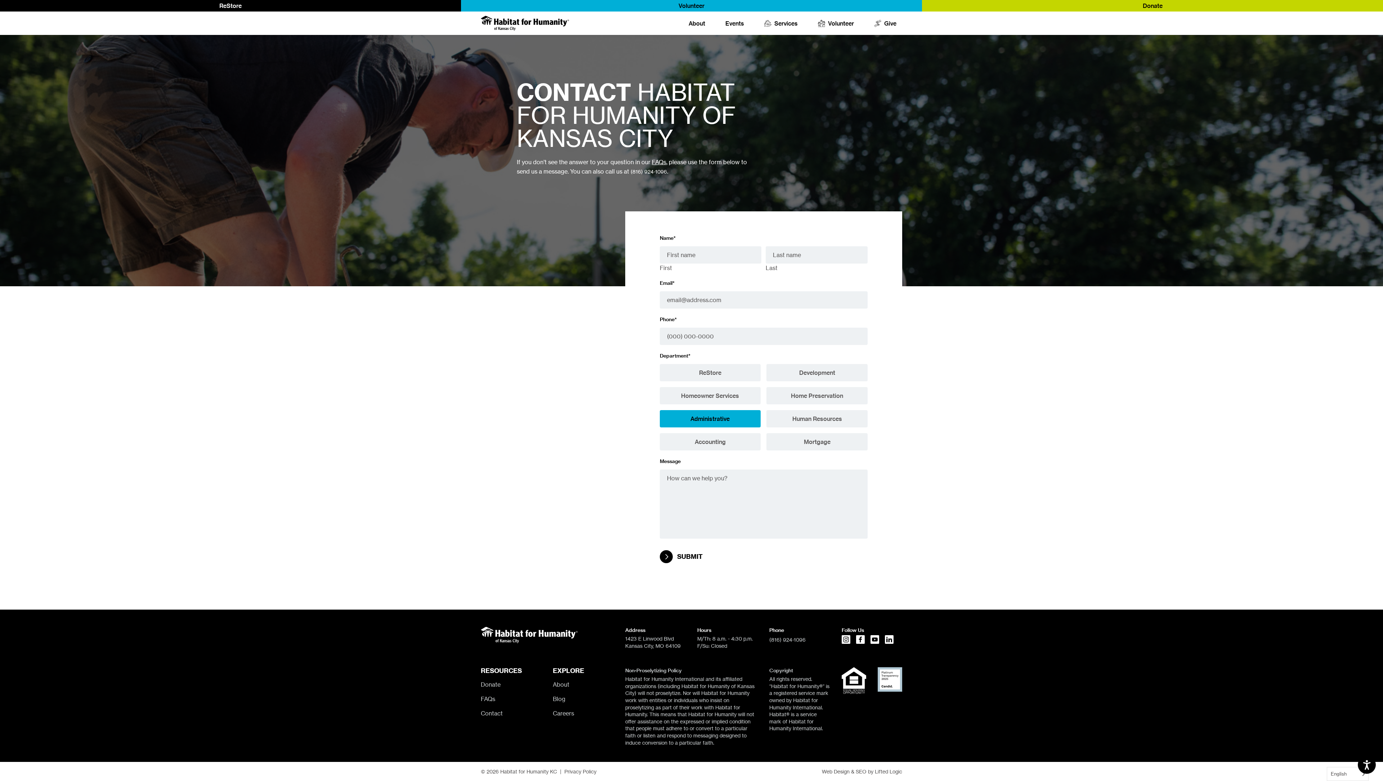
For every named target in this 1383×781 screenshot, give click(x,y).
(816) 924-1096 (649, 172)
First (666, 267)
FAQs (659, 162)
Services (786, 23)
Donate (1153, 5)
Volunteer (691, 5)
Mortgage (817, 441)
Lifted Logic (888, 771)
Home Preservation (817, 395)
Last (772, 267)
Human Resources (817, 418)
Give (890, 23)
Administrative (710, 418)
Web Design (836, 771)
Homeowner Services (710, 395)
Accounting (710, 441)
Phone (668, 319)
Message (670, 461)
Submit (690, 556)
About (697, 23)
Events (734, 23)
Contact (492, 713)
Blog (559, 699)
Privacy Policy (580, 771)
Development (817, 372)
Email (667, 283)
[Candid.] (890, 679)
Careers (563, 713)
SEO (861, 771)
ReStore (230, 5)
